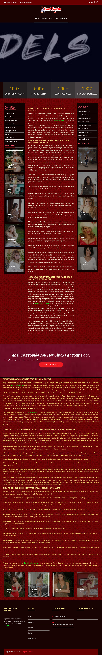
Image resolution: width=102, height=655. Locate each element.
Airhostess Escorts (11, 120)
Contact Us (63, 18)
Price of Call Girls (51, 365)
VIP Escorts (8, 134)
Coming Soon (9, 113)
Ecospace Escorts (83, 139)
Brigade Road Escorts (84, 118)
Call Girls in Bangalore (42, 303)
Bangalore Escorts (11, 141)
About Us (44, 18)
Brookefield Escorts (84, 115)
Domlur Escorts (82, 135)
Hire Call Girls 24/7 (12, 2)
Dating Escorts (9, 137)
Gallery (51, 18)
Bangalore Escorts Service (50, 162)
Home (37, 18)
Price (56, 18)
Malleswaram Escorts (84, 132)
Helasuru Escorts (83, 129)
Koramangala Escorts (84, 125)
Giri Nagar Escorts (10, 127)
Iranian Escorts (10, 124)
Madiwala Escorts (83, 122)
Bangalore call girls (33, 412)
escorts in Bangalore (17, 385)
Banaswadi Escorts (84, 111)
